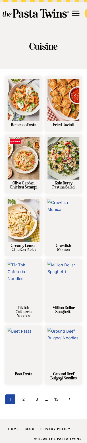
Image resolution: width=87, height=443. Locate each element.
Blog (30, 429)
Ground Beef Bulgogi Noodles (63, 376)
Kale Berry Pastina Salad (63, 185)
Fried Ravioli (63, 125)
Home (13, 429)
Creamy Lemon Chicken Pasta (24, 248)
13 (56, 399)
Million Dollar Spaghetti (63, 310)
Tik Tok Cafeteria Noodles (24, 312)
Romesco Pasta (23, 125)
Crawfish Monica (63, 248)
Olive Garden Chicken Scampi (23, 185)
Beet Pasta (23, 374)
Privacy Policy (55, 429)
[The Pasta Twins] (35, 13)
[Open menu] (75, 13)
